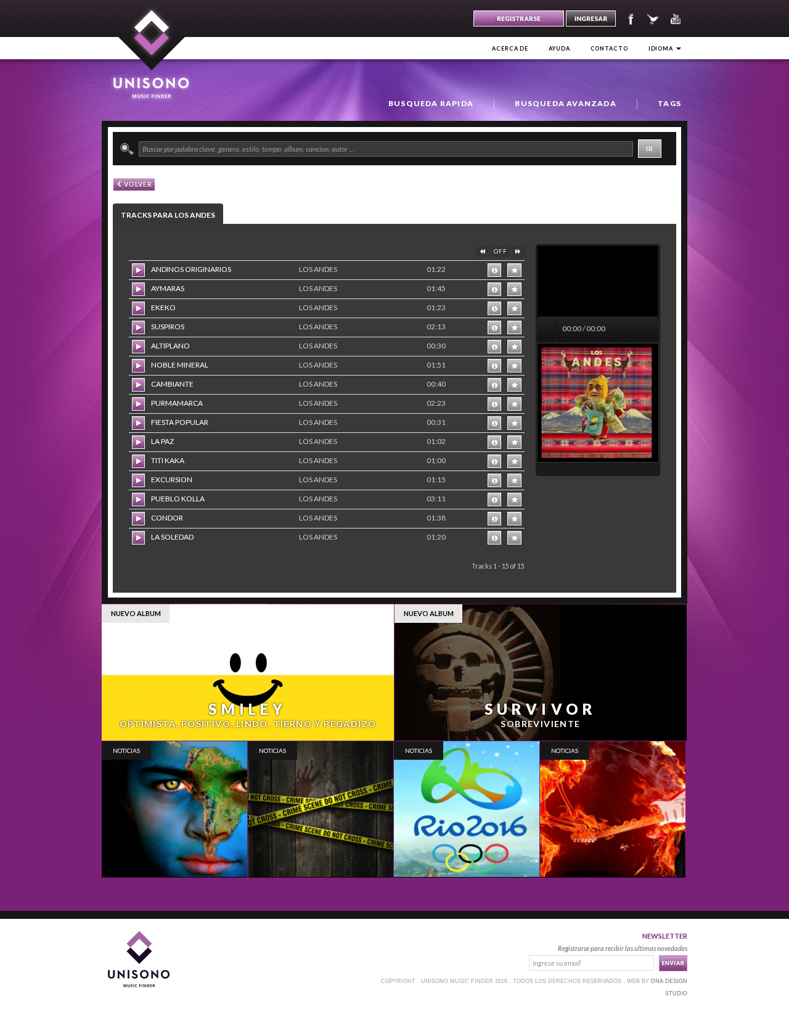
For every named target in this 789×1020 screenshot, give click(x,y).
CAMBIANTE (172, 384)
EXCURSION (171, 479)
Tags (669, 103)
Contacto (609, 48)
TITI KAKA (167, 460)
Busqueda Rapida (430, 103)
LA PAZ (162, 441)
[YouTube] (677, 17)
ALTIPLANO (170, 345)
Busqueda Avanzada (565, 103)
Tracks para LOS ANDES (168, 215)
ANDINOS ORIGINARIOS (191, 269)
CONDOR (167, 517)
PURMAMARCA (177, 403)
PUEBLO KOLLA (178, 498)
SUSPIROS (167, 326)
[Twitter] (653, 17)
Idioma (661, 48)
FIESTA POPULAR (179, 422)
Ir (649, 148)
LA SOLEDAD (172, 536)
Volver (137, 184)
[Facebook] (629, 17)
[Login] (591, 18)
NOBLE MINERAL (179, 364)
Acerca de (510, 48)
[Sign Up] (518, 18)
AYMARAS (167, 288)
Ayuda (559, 48)
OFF (500, 251)
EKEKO (163, 307)
